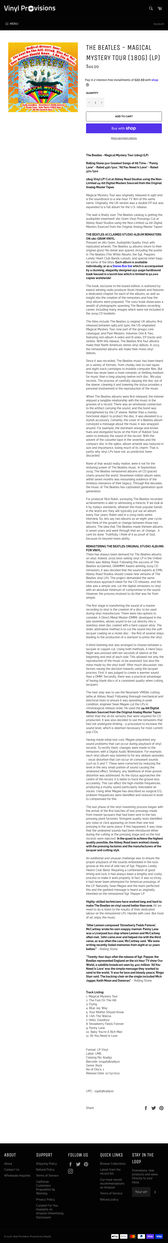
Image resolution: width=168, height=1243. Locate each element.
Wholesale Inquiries (17, 1175)
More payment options (124, 138)
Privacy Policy (45, 1199)
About (8, 1163)
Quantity (92, 93)
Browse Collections (113, 1163)
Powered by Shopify (40, 1236)
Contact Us (11, 1169)
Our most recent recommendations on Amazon (112, 1183)
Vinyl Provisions (21, 1236)
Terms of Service (47, 1175)
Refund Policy (45, 1169)
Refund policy (109, 1199)
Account (158, 23)
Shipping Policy (46, 1163)
